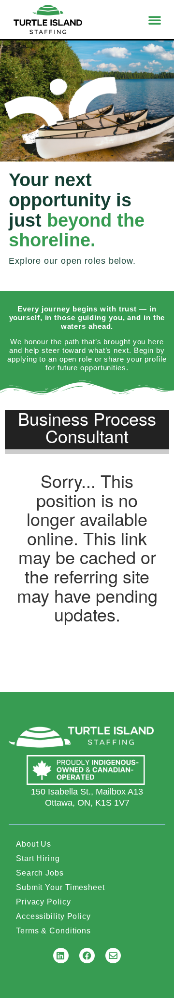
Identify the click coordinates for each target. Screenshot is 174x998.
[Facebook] (87, 955)
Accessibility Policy (53, 916)
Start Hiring (38, 858)
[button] (155, 20)
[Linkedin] (61, 955)
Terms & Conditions (53, 931)
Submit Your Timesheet (60, 887)
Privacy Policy (43, 902)
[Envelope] (113, 955)
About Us (33, 844)
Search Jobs (40, 873)
